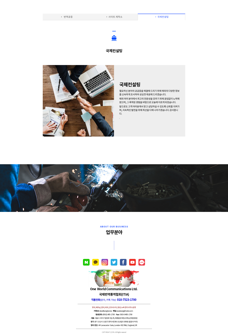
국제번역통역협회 (13, 6)
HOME (175, 6)
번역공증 (66, 17)
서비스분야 (204, 6)
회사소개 (189, 6)
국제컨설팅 (162, 17)
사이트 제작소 (114, 17)
